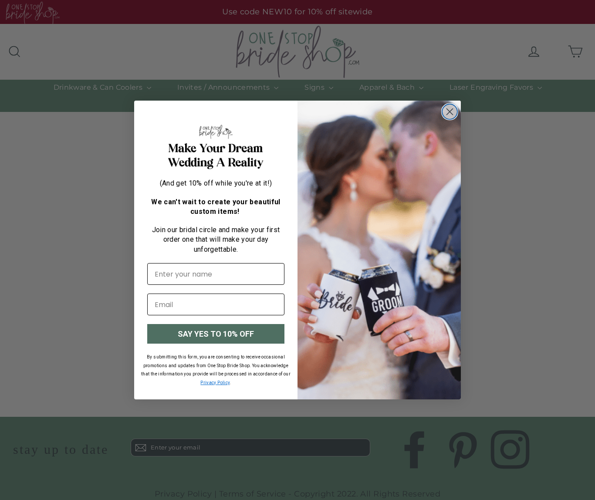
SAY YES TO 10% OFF (216, 333)
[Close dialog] (449, 111)
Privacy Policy (215, 382)
